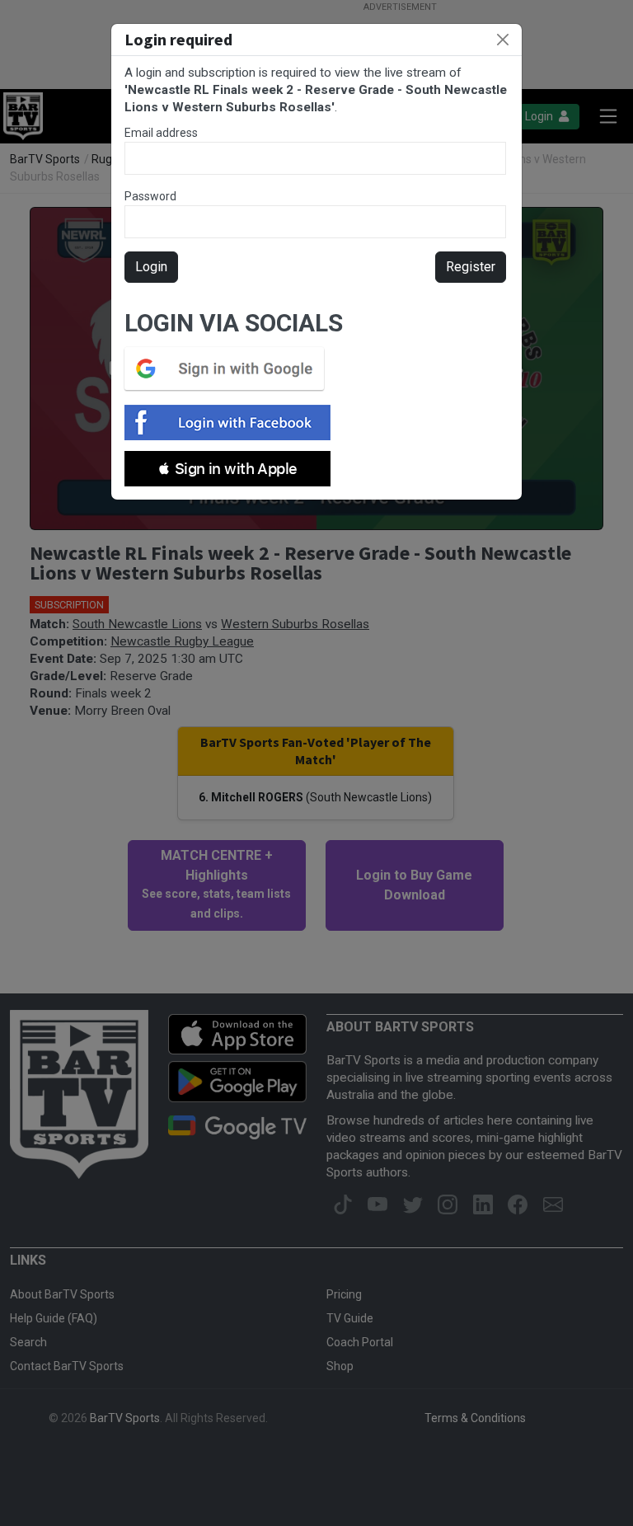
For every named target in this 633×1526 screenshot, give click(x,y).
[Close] (502, 39)
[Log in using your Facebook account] (232, 422)
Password (150, 196)
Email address (161, 132)
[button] (227, 468)
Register (470, 267)
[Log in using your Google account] (229, 368)
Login (151, 267)
